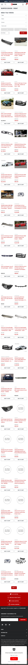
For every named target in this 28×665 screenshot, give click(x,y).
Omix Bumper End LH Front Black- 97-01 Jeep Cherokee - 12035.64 (7, 299)
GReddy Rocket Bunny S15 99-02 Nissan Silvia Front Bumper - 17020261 (6, 543)
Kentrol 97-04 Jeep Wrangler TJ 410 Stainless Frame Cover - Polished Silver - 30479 (21, 329)
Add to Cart (7, 62)
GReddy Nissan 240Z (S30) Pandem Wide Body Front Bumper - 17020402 (20, 54)
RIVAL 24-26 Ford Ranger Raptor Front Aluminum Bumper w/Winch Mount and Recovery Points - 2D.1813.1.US (6, 116)
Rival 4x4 (2, 112)
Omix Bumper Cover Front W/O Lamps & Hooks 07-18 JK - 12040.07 (21, 390)
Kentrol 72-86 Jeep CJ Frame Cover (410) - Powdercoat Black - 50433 (20, 85)
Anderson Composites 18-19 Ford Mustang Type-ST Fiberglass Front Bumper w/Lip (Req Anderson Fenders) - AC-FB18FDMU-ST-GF (21, 269)
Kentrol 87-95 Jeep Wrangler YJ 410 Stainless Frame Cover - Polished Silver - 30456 (7, 329)
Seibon (16, 509)
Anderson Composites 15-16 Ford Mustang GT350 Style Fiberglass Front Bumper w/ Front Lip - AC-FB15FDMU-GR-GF (20, 116)
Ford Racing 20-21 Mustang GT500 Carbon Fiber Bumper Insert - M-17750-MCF (7, 54)
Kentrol (16, 81)
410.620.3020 (22, 608)
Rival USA (16, 570)
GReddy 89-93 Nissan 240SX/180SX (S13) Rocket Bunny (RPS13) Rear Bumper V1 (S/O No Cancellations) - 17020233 (20, 452)
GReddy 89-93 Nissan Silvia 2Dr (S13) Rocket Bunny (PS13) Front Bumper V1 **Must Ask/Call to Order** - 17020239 (20, 483)
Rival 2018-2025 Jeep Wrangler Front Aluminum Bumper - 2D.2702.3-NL (20, 573)
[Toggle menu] (2, 4)
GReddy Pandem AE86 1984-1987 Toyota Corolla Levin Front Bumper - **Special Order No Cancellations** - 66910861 (7, 208)
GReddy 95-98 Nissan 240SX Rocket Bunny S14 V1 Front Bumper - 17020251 (20, 421)
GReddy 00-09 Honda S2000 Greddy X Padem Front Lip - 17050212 (20, 176)
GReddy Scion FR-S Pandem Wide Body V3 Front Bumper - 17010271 (7, 451)
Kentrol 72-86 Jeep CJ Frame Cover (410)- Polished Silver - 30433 (7, 237)
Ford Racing (3, 51)
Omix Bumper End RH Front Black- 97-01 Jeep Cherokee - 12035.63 (7, 421)
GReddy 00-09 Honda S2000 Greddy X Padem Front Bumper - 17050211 (20, 237)
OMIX (2, 264)
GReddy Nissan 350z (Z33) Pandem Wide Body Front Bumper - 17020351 (6, 390)
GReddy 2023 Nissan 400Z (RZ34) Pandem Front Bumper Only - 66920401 (7, 482)
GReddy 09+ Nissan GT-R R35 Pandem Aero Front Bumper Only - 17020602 (21, 543)
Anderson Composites (19, 112)
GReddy (16, 51)
